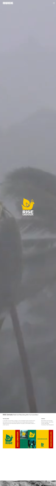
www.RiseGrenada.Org (34, 470)
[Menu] (54, 3)
